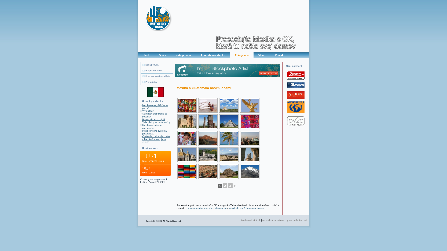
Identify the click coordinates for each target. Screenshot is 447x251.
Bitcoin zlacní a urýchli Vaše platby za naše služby (156, 121)
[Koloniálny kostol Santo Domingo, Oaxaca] (187, 121)
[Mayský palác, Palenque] (208, 154)
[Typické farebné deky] (187, 171)
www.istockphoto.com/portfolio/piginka (207, 208)
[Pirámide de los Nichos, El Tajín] (229, 171)
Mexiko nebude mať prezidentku (152, 126)
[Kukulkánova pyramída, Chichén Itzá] (229, 121)
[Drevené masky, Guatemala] (187, 105)
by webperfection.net (296, 220)
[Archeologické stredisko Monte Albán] (229, 154)
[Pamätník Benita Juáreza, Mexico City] (250, 154)
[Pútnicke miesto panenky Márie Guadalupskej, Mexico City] (250, 138)
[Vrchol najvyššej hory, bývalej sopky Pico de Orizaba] (250, 171)
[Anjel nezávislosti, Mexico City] (250, 105)
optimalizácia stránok (273, 220)
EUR (142, 182)
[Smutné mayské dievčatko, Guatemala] (208, 105)
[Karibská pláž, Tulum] (229, 138)
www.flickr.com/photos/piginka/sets (247, 208)
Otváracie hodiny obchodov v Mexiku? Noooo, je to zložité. (156, 139)
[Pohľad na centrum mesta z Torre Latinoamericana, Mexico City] (208, 171)
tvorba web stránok (251, 220)
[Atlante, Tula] (208, 121)
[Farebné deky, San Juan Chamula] (250, 121)
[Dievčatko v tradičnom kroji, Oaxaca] (187, 138)
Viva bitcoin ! (149, 111)
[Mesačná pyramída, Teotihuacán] (208, 138)
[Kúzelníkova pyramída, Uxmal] (229, 105)
